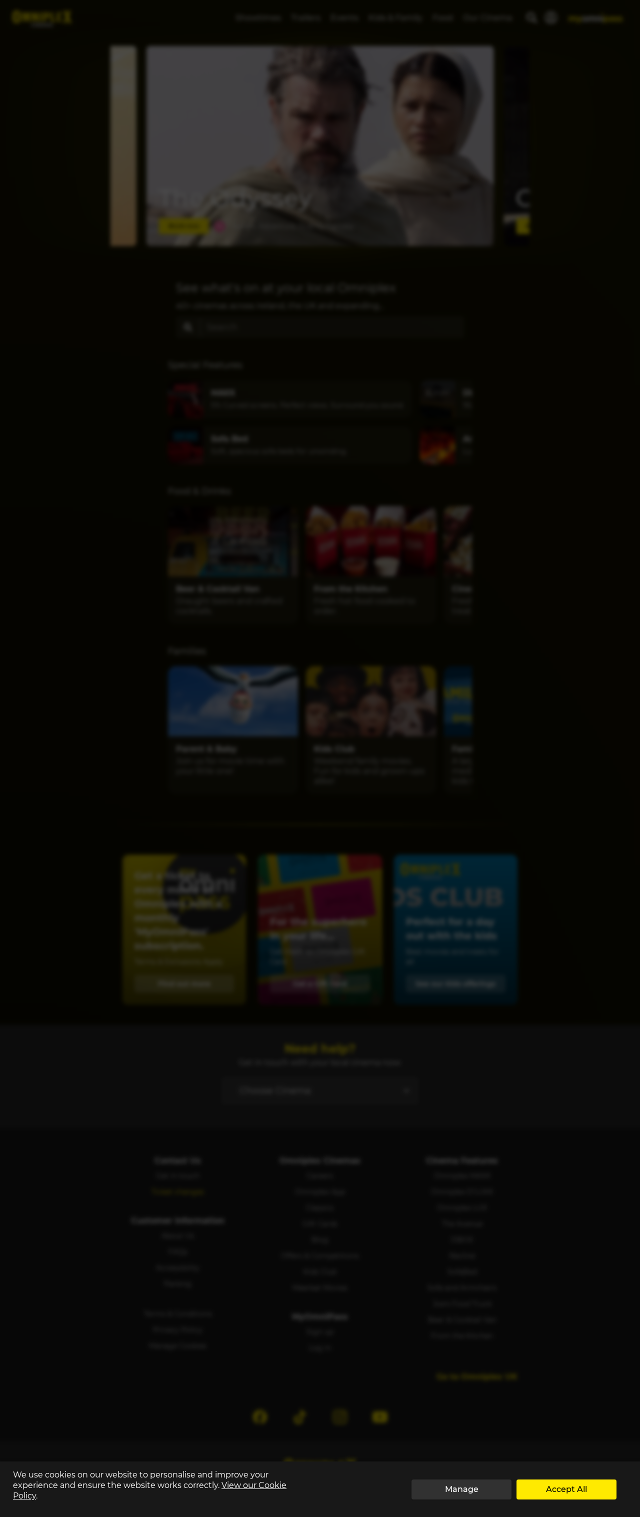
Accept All (566, 1489)
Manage (461, 1489)
